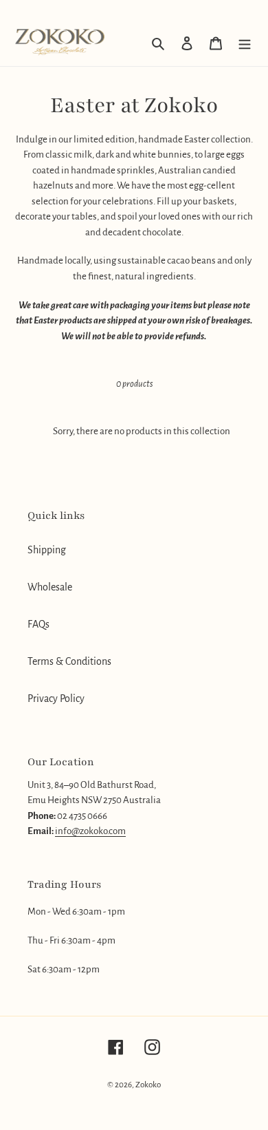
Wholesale (49, 587)
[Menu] (244, 43)
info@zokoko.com (90, 831)
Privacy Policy (56, 698)
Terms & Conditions (69, 661)
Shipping (46, 549)
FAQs (38, 624)
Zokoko (148, 1084)
